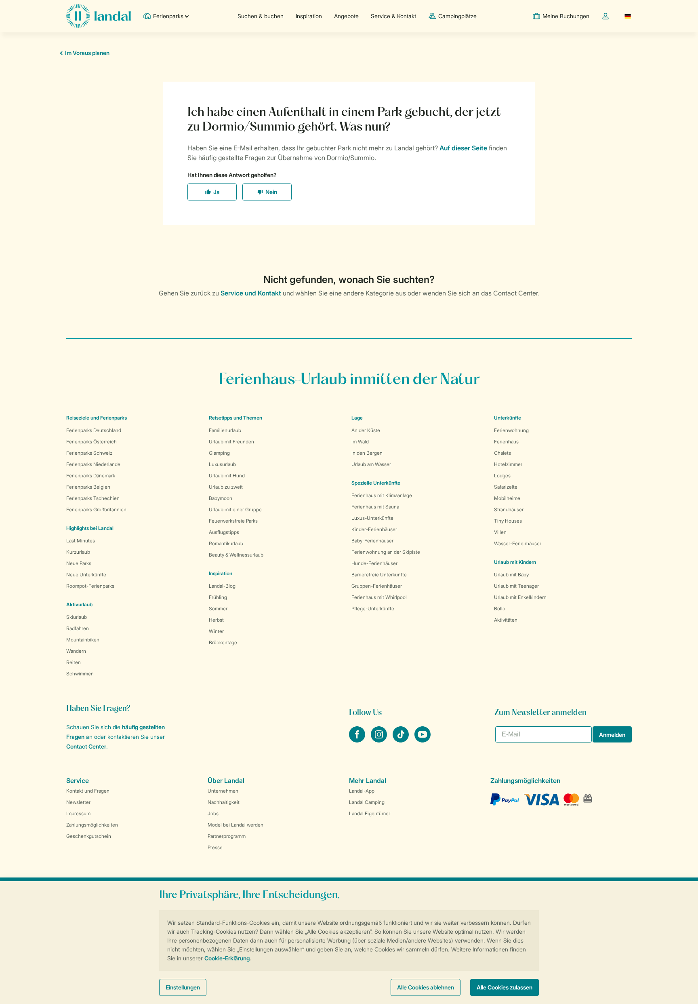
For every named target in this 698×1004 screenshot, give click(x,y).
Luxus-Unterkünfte (372, 518)
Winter (216, 631)
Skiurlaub (76, 617)
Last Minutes (80, 541)
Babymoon (220, 498)
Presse (215, 847)
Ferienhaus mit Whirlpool (379, 597)
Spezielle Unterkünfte (375, 483)
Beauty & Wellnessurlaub (236, 555)
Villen (500, 532)
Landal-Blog (222, 586)
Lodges (502, 475)
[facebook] (358, 740)
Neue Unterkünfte (86, 575)
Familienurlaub (225, 430)
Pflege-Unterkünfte (372, 608)
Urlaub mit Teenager (516, 586)
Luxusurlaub (222, 464)
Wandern (76, 651)
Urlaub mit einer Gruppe (235, 509)
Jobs (213, 813)
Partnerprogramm (227, 836)
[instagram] (380, 740)
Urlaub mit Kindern (515, 562)
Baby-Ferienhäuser (372, 541)
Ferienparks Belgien (88, 487)
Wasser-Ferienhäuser (517, 543)
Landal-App (361, 791)
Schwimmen (80, 674)
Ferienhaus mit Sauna (375, 507)
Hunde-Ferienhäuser (374, 563)
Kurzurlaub (78, 552)
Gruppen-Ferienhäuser (376, 586)
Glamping (219, 453)
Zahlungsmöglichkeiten (92, 825)
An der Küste (365, 430)
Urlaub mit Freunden (231, 442)
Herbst (216, 620)
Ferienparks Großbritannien (96, 509)
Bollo (499, 608)
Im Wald (360, 442)
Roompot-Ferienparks (90, 586)
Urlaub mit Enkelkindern (520, 597)
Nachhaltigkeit (224, 802)
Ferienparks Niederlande (93, 464)
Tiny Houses (508, 521)
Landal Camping (367, 802)
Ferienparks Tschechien (93, 498)
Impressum (78, 813)
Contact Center (86, 746)
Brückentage (223, 642)
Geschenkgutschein (88, 836)
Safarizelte (505, 487)
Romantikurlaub (226, 543)
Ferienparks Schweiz (89, 453)
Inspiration (309, 16)
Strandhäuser (509, 509)
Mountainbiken (82, 640)
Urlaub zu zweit (226, 487)
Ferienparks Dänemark (90, 475)
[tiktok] (401, 740)
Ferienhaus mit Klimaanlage (381, 495)
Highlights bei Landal (90, 528)
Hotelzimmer (508, 464)
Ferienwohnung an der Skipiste (385, 552)
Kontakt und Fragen (87, 791)
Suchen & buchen (261, 16)
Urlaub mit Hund (227, 475)
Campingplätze (457, 16)
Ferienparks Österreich (91, 442)
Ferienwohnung (511, 430)
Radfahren (77, 628)
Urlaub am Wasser (371, 464)
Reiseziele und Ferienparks (96, 418)
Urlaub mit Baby (511, 575)
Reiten (73, 662)
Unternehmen (223, 791)
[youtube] (422, 740)
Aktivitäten (505, 620)
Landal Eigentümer (369, 813)
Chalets (502, 453)
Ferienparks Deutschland (93, 430)
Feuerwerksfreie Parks (233, 521)
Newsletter (78, 802)
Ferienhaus (506, 442)
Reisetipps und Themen (235, 418)
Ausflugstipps (224, 532)
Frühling (218, 597)
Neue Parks (78, 563)
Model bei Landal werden (235, 825)
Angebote (346, 16)
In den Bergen (367, 453)
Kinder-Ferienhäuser (374, 529)
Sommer (218, 608)
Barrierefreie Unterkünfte (379, 575)
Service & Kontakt (393, 16)
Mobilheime (507, 498)
